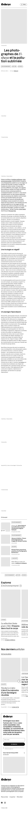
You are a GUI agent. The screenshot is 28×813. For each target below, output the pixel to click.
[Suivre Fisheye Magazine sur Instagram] (5, 802)
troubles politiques (16, 179)
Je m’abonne (14, 744)
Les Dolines (21, 362)
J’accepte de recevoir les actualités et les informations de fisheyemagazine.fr (14, 748)
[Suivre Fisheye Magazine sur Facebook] (2, 802)
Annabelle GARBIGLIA (10, 640)
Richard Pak (12, 211)
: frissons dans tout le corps (10, 625)
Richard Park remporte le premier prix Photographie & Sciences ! (19, 551)
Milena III (16, 71)
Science (20, 66)
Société (14, 546)
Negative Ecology (10, 285)
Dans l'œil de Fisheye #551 (10, 752)
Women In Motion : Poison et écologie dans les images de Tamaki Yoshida (19, 540)
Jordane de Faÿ (15, 707)
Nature (14, 66)
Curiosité (14, 558)
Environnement (5, 66)
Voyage (3, 619)
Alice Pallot (22, 209)
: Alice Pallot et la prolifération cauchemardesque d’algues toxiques (18, 527)
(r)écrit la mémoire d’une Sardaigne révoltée (10, 691)
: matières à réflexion (19, 562)
